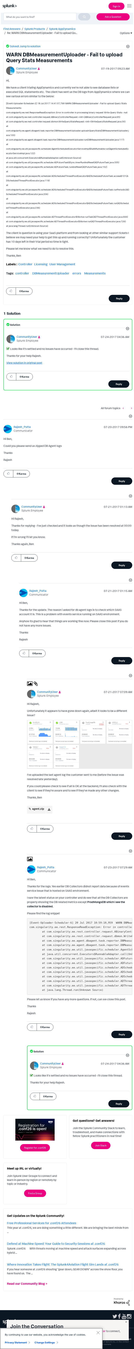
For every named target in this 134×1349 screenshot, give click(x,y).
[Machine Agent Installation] (124, 408)
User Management (62, 264)
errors (76, 273)
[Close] (98, 1332)
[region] (51, 1338)
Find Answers (11, 29)
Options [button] (124, 33)
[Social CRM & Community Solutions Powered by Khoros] (122, 1301)
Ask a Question (113, 16)
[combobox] (46, 17)
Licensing (41, 264)
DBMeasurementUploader (50, 273)
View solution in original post (24, 362)
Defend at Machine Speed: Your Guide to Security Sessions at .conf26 (56, 1243)
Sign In (116, 6)
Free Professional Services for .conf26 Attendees (41, 1223)
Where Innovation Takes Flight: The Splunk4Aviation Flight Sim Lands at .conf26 (63, 1264)
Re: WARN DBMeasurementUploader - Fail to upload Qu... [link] (42, 33)
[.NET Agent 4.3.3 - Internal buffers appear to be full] (130, 408)
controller (22, 273)
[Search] (84, 16)
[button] (127, 47)
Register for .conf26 (35, 1147)
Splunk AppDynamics (62, 29)
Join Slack (100, 1145)
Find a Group (35, 1193)
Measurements (95, 273)
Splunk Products (34, 29)
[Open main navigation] (129, 5)
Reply (119, 298)
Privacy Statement (16, 1342)
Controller (25, 264)
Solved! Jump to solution (25, 46)
